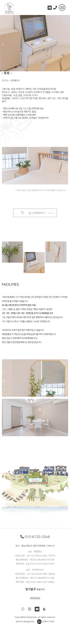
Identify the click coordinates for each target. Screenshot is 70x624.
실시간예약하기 (36, 213)
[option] (35, 43)
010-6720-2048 (37, 537)
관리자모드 (35, 598)
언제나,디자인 (48, 622)
